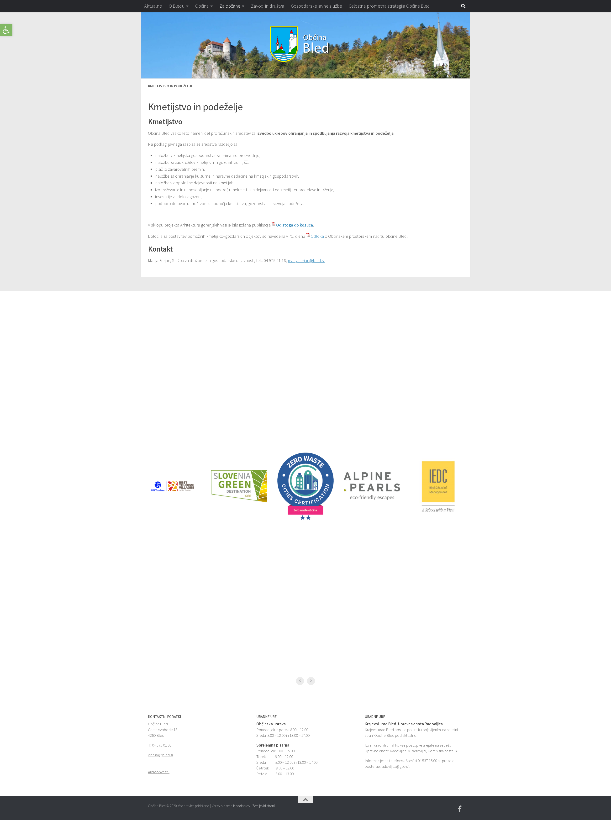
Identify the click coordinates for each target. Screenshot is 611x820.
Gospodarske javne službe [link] (316, 6)
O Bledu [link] (176, 6)
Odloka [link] (317, 236)
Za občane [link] (230, 6)
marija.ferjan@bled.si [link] (306, 260)
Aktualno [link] (153, 6)
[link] (6, 30)
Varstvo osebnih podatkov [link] (231, 806)
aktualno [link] (409, 735)
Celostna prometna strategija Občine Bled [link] (389, 6)
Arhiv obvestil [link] (158, 771)
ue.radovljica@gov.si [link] (392, 766)
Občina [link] (202, 6)
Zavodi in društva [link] (267, 6)
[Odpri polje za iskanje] (463, 6)
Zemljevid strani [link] (263, 806)
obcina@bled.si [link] (160, 755)
